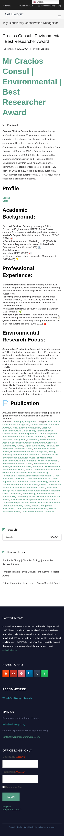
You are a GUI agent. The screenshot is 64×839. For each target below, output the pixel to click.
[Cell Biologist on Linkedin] (29, 673)
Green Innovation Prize (38, 478)
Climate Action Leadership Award (19, 433)
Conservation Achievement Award (27, 442)
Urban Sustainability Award (16, 505)
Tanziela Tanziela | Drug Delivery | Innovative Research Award (31, 573)
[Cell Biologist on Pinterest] (21, 673)
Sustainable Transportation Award (42, 502)
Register (6, 806)
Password (13, 771)
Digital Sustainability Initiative (39, 445)
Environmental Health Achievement (40, 460)
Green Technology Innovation (44, 481)
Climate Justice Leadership (31, 436)
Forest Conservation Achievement (43, 469)
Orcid (5, 200)
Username (13, 756)
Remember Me (13, 787)
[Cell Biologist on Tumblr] (37, 673)
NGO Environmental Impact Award (20, 484)
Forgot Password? (11, 809)
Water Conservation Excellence (31, 508)
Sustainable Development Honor (27, 499)
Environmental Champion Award (41, 454)
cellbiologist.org (9, 649)
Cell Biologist (14, 14)
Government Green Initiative (17, 472)
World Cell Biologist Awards (17, 698)
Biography (18, 421)
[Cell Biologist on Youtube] (13, 673)
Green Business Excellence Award (34, 475)
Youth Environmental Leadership (38, 511)
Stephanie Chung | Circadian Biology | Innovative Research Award (27, 562)
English (39, 2)
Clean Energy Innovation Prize (37, 430)
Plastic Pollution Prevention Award (27, 487)
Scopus (6, 197)
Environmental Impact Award (17, 463)
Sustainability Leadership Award (18, 496)
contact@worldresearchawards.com (21, 737)
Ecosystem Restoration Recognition (28, 451)
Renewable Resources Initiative (33, 490)
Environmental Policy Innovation (26, 466)
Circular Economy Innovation (25, 427)
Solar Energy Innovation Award (38, 493)
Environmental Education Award (18, 457)
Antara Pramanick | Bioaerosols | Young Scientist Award (31, 583)
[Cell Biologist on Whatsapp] (44, 673)
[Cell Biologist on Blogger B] (5, 673)
